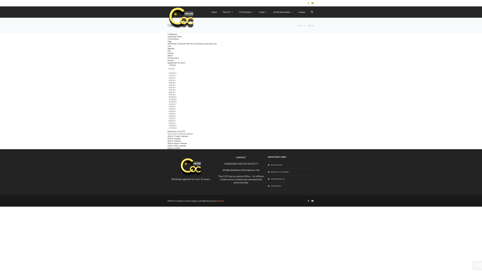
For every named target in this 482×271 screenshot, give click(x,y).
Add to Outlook (174, 141)
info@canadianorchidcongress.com (241, 169)
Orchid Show (173, 39)
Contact (301, 12)
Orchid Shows (276, 186)
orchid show (208, 43)
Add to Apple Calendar (177, 143)
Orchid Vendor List (278, 179)
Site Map (220, 201)
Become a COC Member (280, 172)
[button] (180, 133)
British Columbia (178, 43)
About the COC (276, 165)
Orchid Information (281, 12)
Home (214, 12)
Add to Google (174, 138)
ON (191, 43)
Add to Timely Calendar (178, 136)
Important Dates (175, 36)
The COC (227, 12)
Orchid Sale (198, 43)
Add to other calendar (177, 145)
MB (187, 43)
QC (215, 43)
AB (169, 43)
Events (262, 12)
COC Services (245, 12)
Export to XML (174, 148)
